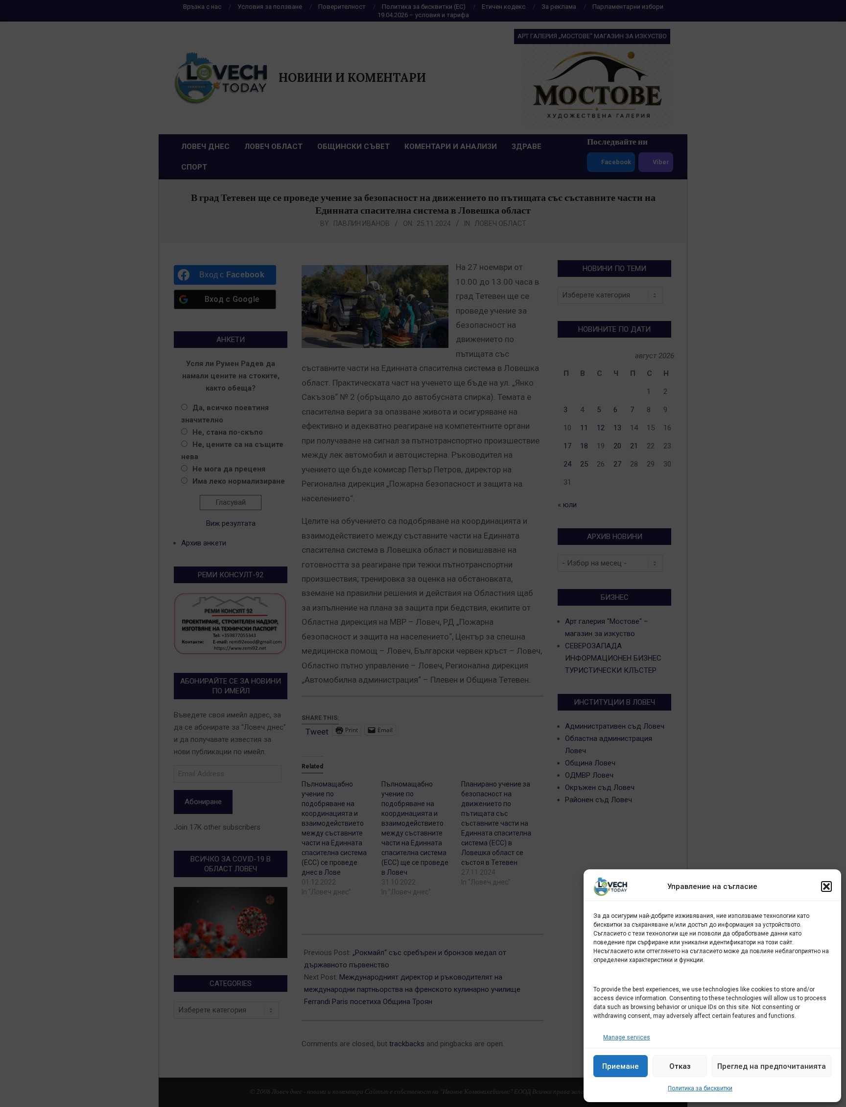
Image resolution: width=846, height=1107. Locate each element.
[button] (826, 886)
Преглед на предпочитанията (771, 1066)
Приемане (620, 1066)
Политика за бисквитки (700, 1088)
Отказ (680, 1066)
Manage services (626, 1037)
